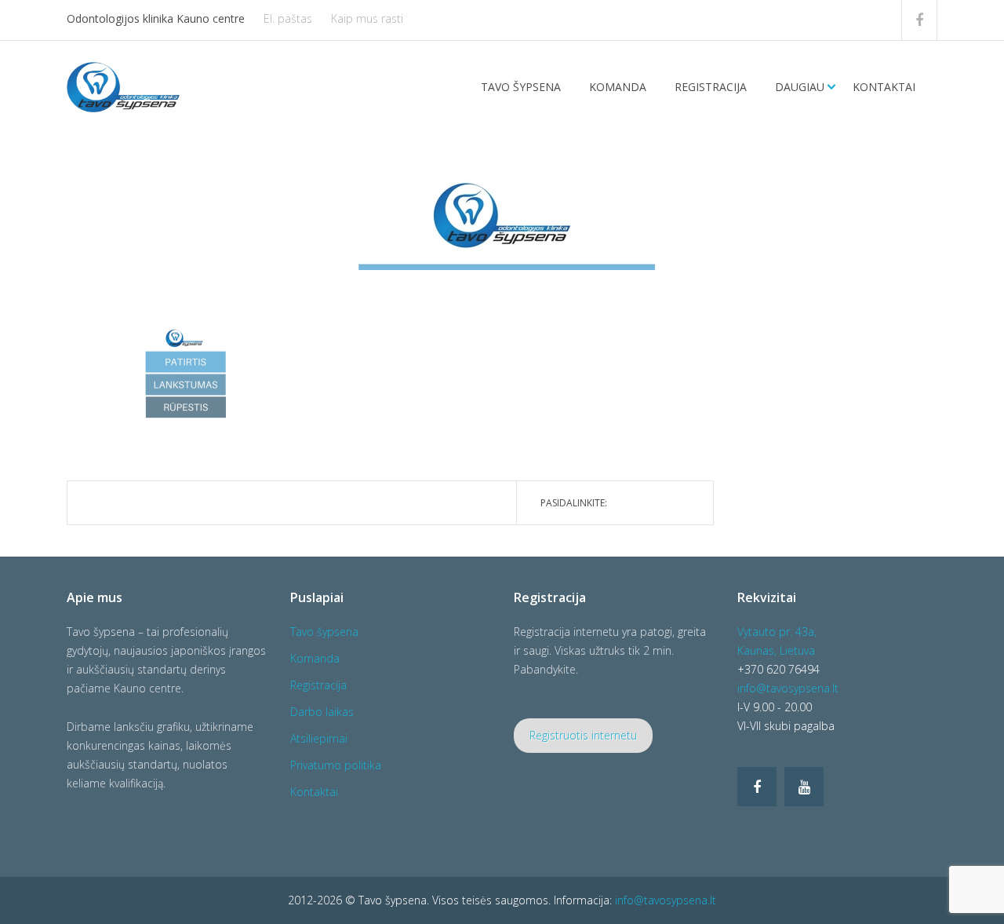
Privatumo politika (335, 765)
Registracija (711, 86)
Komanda (617, 86)
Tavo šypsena (521, 86)
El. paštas (288, 18)
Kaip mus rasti (367, 18)
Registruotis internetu (583, 735)
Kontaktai (884, 86)
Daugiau (799, 86)
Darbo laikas (322, 711)
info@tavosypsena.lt (787, 688)
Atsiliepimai (318, 738)
